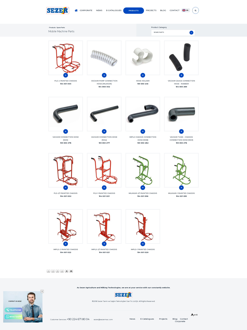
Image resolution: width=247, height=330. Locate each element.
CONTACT (175, 10)
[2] (67, 271)
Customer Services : (69, 319)
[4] (71, 271)
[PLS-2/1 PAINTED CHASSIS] (65, 170)
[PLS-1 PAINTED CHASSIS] (104, 170)
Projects (163, 319)
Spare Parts (61, 27)
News (132, 319)
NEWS (99, 10)
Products (52, 27)
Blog (175, 319)
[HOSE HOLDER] (142, 58)
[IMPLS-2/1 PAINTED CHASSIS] (104, 226)
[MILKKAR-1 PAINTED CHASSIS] (181, 170)
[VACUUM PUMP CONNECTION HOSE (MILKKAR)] (104, 58)
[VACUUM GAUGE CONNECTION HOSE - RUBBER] (181, 58)
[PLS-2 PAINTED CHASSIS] (65, 58)
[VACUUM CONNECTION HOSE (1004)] (104, 114)
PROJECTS (151, 10)
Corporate (180, 321)
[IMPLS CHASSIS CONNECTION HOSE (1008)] (142, 114)
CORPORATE (86, 10)
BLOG (163, 10)
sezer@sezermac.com (103, 319)
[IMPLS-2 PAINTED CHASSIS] (65, 226)
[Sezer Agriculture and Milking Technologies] (57, 10)
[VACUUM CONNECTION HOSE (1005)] (65, 114)
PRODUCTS (134, 11)
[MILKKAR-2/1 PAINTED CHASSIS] (142, 170)
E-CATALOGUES (113, 10)
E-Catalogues (147, 319)
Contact (184, 319)
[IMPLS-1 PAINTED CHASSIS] (142, 226)
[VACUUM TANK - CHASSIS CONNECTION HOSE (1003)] (181, 114)
